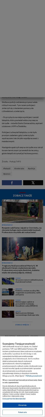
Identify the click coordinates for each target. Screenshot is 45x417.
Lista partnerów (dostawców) (13, 399)
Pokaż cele (22, 412)
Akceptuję (22, 405)
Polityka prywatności (34, 376)
